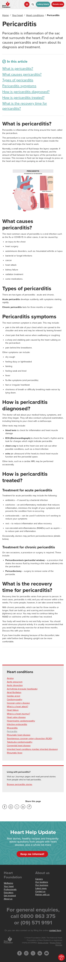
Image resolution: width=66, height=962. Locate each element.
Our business (41, 885)
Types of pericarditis (17, 80)
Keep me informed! (32, 854)
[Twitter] (17, 806)
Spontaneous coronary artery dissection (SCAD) (29, 738)
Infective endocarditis (17, 724)
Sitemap (58, 945)
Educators (8, 892)
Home (5, 15)
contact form (55, 930)
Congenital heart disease (19, 745)
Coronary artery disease (18, 703)
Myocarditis (12, 728)
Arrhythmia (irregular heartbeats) (22, 689)
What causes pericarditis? (22, 74)
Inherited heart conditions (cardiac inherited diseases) (32, 749)
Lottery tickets (43, 4)
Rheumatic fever (14, 752)
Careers (39, 879)
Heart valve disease (16, 717)
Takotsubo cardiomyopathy (19, 742)
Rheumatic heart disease (18, 735)
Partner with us (42, 894)
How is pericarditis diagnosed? (26, 92)
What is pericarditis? (17, 68)
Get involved (10, 895)
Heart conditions (35, 15)
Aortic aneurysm (14, 682)
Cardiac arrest (13, 696)
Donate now (58, 4)
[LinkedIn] (23, 806)
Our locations (41, 882)
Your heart (17, 15)
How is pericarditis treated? (23, 98)
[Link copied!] (29, 806)
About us (8, 899)
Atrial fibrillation (14, 692)
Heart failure (13, 710)
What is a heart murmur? (18, 713)
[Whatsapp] (10, 806)
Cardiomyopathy (14, 699)
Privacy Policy (55, 943)
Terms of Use (43, 943)
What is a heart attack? (17, 706)
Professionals (10, 889)
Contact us (40, 891)
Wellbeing (8, 883)
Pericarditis (12, 731)
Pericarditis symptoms (19, 86)
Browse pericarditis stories (19, 784)
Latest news (41, 888)
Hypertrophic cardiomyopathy (21, 721)
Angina (10, 678)
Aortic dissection (15, 685)
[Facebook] (4, 806)
